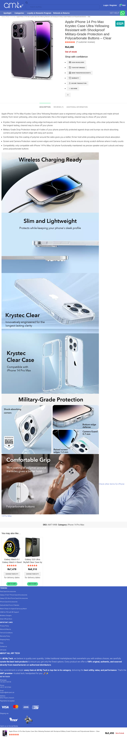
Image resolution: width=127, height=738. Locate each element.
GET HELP (114, 13)
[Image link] (20, 707)
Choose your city (12, 574)
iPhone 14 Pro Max (11, 16)
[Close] (68, 95)
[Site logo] (14, 5)
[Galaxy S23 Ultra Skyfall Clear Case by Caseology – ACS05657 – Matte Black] (32, 547)
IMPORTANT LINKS (6, 622)
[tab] (45, 106)
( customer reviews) (85, 42)
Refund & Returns (5, 629)
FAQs (1, 643)
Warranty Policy (5, 636)
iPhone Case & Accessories (8, 602)
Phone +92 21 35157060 (5, 686)
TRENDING (3, 588)
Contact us (3, 646)
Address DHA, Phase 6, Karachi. (7, 696)
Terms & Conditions (6, 633)
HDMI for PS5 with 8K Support (9, 612)
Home (3, 16)
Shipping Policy (5, 639)
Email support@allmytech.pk (7, 691)
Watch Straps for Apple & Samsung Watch (13, 608)
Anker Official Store (6, 619)
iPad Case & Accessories (8, 591)
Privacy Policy (4, 626)
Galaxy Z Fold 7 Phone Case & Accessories (13, 595)
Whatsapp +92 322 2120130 (5, 681)
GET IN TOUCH (5, 676)
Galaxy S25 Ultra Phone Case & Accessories (14, 598)
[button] (11, 584)
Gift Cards (3, 650)
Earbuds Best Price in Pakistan (9, 605)
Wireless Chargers (6, 615)
